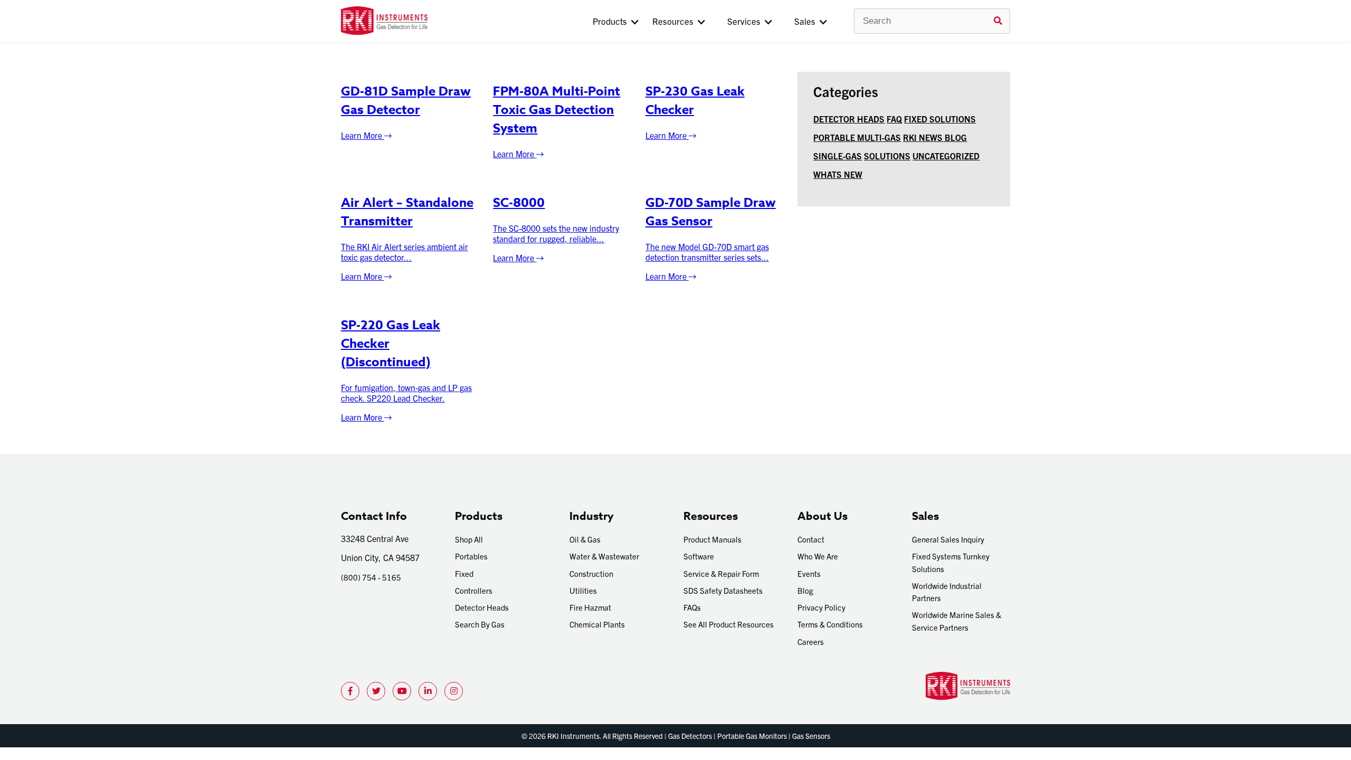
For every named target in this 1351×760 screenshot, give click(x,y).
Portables (471, 556)
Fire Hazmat (590, 607)
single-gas (837, 155)
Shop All (469, 539)
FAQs (692, 607)
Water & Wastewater (604, 556)
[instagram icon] (453, 691)
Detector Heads (482, 607)
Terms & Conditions (830, 624)
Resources (675, 20)
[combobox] (932, 21)
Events (809, 573)
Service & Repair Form (721, 573)
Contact (810, 539)
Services (746, 20)
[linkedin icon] (427, 691)
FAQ (894, 118)
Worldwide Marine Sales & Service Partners (956, 621)
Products (612, 20)
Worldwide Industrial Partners (947, 592)
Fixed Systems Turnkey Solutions (951, 562)
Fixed (464, 573)
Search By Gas (480, 624)
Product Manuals (712, 539)
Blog (805, 590)
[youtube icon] (402, 691)
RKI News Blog (935, 137)
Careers (810, 641)
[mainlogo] (419, 20)
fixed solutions (940, 118)
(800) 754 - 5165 (371, 577)
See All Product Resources (728, 624)
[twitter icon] (376, 691)
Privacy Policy (821, 607)
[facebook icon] (350, 691)
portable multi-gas (857, 137)
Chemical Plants (597, 624)
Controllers (473, 590)
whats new (837, 174)
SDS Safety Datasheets (723, 590)
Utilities (583, 590)
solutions (887, 155)
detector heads (848, 118)
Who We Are (817, 556)
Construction (591, 573)
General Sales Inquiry (948, 539)
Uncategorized (945, 155)
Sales (807, 20)
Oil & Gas (585, 539)
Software (698, 556)
